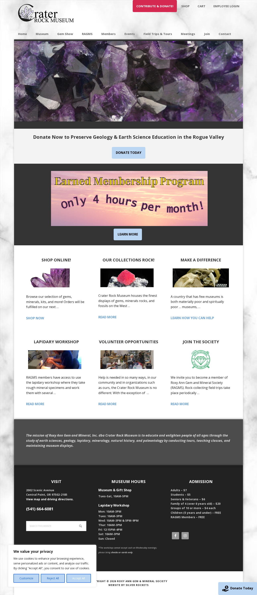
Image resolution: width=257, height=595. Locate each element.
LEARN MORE (128, 234)
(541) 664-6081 (39, 509)
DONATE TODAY (128, 152)
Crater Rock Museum (46, 14)
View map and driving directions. (49, 499)
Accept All (78, 578)
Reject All (53, 578)
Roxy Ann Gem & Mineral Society (142, 581)
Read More (114, 317)
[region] (52, 566)
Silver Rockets (137, 585)
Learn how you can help (201, 318)
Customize (26, 578)
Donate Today (241, 588)
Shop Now (40, 318)
